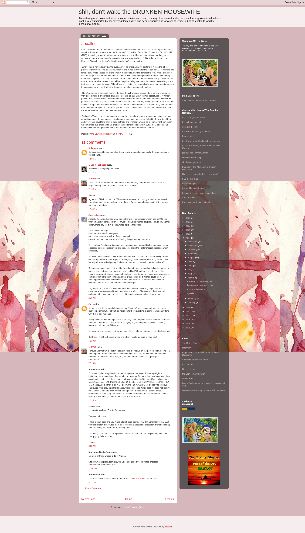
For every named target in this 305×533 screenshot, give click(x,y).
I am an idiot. (188, 136)
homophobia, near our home (200, 285)
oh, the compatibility (191, 162)
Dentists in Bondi (137, 478)
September (193, 253)
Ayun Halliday (188, 197)
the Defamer (187, 364)
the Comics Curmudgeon (193, 374)
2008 (188, 319)
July (190, 261)
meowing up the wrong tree (199, 281)
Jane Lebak (94, 215)
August (191, 257)
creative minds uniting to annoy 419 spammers (203, 390)
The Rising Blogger (191, 343)
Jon (90, 304)
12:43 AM (92, 209)
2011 (188, 307)
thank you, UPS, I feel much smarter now (201, 141)
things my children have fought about (199, 193)
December (193, 241)
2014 (188, 230)
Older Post (168, 499)
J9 (89, 195)
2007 (188, 323)
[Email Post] (130, 134)
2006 (188, 328)
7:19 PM (92, 189)
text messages (189, 183)
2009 (188, 315)
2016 (188, 222)
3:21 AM (92, 482)
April (190, 274)
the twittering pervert (191, 122)
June (190, 266)
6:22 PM (92, 172)
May (190, 269)
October (192, 249)
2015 (188, 226)
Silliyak (92, 179)
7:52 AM (92, 363)
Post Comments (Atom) (134, 507)
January (192, 302)
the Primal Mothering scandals (196, 131)
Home (128, 499)
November (193, 245)
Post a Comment (93, 488)
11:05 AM (92, 468)
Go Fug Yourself (189, 369)
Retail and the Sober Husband (196, 202)
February (192, 298)
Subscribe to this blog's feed (195, 360)
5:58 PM (92, 159)
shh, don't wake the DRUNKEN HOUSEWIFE (139, 11)
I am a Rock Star (190, 179)
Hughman (186, 348)
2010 (188, 311)
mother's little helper (196, 289)
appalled (191, 293)
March (191, 278)
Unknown (93, 148)
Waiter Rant (187, 378)
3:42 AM (92, 298)
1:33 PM (92, 400)
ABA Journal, (188, 100)
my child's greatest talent (193, 117)
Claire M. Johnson (97, 165)
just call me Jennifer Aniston (195, 153)
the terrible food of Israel (193, 188)
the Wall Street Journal (205, 100)
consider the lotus (190, 127)
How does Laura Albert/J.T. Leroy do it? (200, 174)
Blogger (168, 527)
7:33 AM (92, 341)
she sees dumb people (192, 157)
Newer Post (88, 499)
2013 (188, 234)
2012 (188, 238)
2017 (188, 218)
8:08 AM (92, 446)
